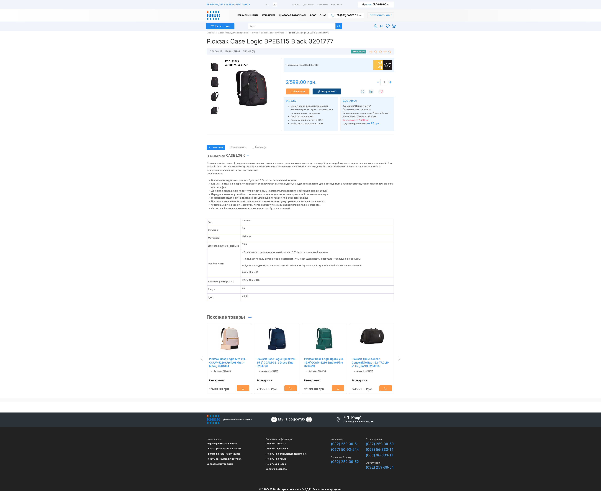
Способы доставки (277, 448)
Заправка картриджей (220, 464)
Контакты (336, 4)
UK (267, 4)
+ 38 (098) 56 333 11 (346, 15)
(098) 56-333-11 (380, 449)
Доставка (308, 4)
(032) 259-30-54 (380, 467)
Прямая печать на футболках (224, 453)
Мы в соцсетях (291, 419)
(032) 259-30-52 (345, 462)
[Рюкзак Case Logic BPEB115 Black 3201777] (252, 88)
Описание (216, 51)
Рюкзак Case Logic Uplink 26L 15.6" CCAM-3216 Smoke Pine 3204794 (324, 362)
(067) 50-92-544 (345, 449)
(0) (261, 147)
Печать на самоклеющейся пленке (286, 453)
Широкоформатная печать (222, 443)
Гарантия (322, 4)
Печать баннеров (276, 464)
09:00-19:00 (376, 4)
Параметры (232, 51)
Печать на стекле (276, 458)
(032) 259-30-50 (380, 444)
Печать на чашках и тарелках (224, 458)
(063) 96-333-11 (380, 455)
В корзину (299, 91)
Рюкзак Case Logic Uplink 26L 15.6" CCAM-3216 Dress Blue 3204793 (276, 362)
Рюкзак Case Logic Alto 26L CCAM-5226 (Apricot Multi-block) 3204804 (227, 362)
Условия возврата (276, 469)
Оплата (296, 4)
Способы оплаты (276, 443)
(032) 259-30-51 (345, 444)
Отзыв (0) (249, 51)
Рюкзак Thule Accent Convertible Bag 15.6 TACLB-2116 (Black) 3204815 (370, 362)
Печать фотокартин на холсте (224, 448)
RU (274, 4)
